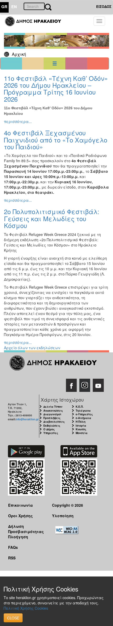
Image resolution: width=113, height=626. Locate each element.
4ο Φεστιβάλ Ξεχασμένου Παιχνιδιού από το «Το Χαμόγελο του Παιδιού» (55, 139)
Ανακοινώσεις (53, 410)
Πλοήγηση (18, 536)
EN (14, 6)
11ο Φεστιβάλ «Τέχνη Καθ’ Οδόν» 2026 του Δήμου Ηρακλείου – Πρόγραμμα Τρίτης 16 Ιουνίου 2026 (56, 88)
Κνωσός (81, 429)
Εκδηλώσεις (51, 425)
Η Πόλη (80, 421)
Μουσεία (82, 433)
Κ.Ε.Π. (80, 406)
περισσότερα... (18, 121)
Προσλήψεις (51, 418)
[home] (36, 23)
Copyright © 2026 (67, 505)
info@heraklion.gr (27, 419)
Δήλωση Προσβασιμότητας (26, 529)
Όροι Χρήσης (20, 515)
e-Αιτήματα (83, 418)
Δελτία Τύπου (52, 406)
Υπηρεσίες (50, 433)
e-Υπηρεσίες (84, 414)
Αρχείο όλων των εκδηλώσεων (32, 347)
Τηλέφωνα (83, 410)
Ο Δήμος (49, 429)
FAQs (13, 547)
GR (4, 6)
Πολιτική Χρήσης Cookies (26, 608)
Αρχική (19, 54)
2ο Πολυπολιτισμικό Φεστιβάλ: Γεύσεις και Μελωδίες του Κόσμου (51, 218)
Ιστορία (81, 425)
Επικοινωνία (20, 505)
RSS (12, 557)
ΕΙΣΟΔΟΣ (103, 6)
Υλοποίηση (63, 515)
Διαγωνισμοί (52, 414)
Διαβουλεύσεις (54, 421)
